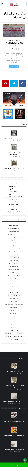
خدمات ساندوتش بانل (13, 206)
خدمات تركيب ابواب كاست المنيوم (13, 196)
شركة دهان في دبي (13, 307)
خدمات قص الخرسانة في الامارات (13, 212)
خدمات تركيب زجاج (13, 199)
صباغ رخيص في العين (14, 324)
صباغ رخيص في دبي (19, 333)
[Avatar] (17, 49)
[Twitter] (14, 83)
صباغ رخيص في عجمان (9, 333)
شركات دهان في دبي (14, 266)
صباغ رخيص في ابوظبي (13, 319)
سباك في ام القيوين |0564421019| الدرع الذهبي (14, 421)
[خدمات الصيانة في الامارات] (14, 4)
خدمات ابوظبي (13, 184)
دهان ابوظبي (8, 243)
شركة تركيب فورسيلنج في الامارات (13, 275)
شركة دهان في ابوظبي (14, 298)
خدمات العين (13, 189)
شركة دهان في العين (19, 304)
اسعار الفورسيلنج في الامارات (13, 228)
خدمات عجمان (13, 209)
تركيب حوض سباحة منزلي (14, 237)
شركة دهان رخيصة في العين (14, 292)
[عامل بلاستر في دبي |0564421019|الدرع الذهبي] (14, 444)
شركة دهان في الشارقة (13, 301)
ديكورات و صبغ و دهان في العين (14, 251)
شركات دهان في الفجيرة (14, 263)
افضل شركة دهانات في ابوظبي (14, 234)
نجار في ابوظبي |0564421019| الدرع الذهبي (14, 371)
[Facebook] (22, 83)
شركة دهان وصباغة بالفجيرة (14, 316)
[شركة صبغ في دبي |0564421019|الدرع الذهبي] (14, 430)
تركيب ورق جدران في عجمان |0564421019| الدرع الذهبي (14, 401)
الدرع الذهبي (12, 48)
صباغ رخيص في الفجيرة (13, 327)
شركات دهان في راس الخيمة (13, 269)
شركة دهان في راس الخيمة (14, 310)
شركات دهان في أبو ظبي (14, 257)
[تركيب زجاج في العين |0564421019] (14, 133)
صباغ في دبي (8, 336)
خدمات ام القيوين (13, 194)
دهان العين (14, 245)
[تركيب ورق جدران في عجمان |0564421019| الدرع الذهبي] (14, 396)
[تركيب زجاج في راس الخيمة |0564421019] (14, 147)
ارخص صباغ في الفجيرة (13, 225)
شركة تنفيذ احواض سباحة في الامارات (14, 278)
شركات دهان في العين (14, 260)
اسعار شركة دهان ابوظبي (14, 231)
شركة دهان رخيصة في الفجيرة (14, 295)
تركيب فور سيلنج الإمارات (14, 240)
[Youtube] (5, 83)
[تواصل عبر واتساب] (25, 460)
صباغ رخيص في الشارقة (13, 321)
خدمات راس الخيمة (13, 204)
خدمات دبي (13, 201)
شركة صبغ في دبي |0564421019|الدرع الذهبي (14, 435)
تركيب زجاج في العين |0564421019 (14, 139)
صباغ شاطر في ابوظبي (17, 336)
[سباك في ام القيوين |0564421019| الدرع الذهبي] (14, 415)
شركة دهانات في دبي (14, 286)
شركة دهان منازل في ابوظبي (13, 313)
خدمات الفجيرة (13, 191)
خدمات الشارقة (13, 186)
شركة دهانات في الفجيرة (14, 283)
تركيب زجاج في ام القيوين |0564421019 (14, 168)
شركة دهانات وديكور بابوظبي (14, 289)
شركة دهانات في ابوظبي (9, 281)
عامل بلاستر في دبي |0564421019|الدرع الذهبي (14, 449)
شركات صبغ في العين (14, 272)
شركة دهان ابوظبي (19, 281)
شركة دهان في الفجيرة (9, 304)
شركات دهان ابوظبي (14, 254)
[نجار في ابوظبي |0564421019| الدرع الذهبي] (14, 366)
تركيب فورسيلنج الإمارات (17, 243)
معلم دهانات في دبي (14, 339)
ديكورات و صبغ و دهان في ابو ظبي (14, 248)
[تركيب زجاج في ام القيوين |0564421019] (14, 163)
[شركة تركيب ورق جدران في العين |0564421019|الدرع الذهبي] (14, 380)
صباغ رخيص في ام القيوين (14, 330)
